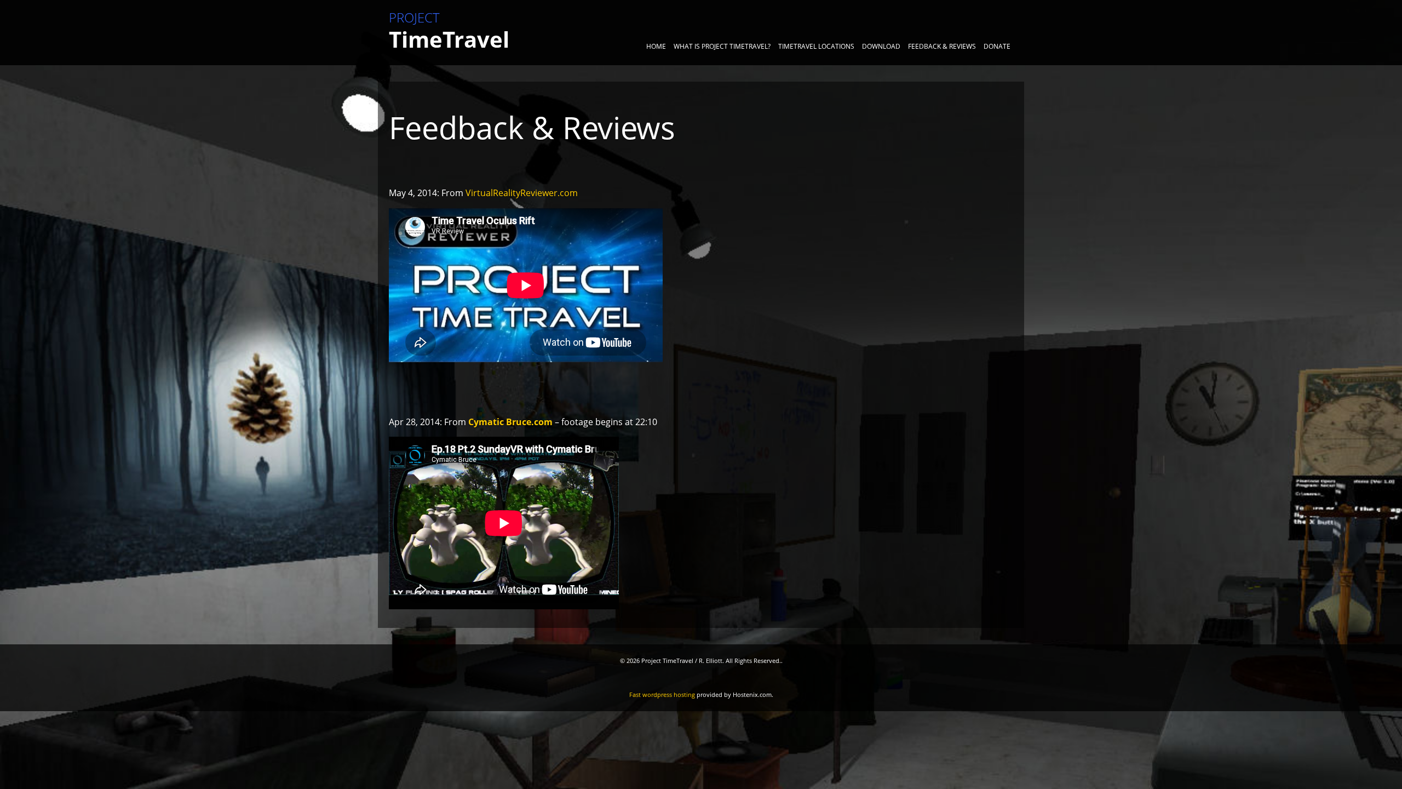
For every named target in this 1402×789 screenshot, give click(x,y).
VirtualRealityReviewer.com (522, 193)
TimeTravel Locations (816, 46)
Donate (997, 46)
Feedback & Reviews (942, 46)
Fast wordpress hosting (662, 694)
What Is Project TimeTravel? (722, 46)
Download (881, 46)
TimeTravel (449, 32)
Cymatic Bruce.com (510, 422)
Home (656, 46)
